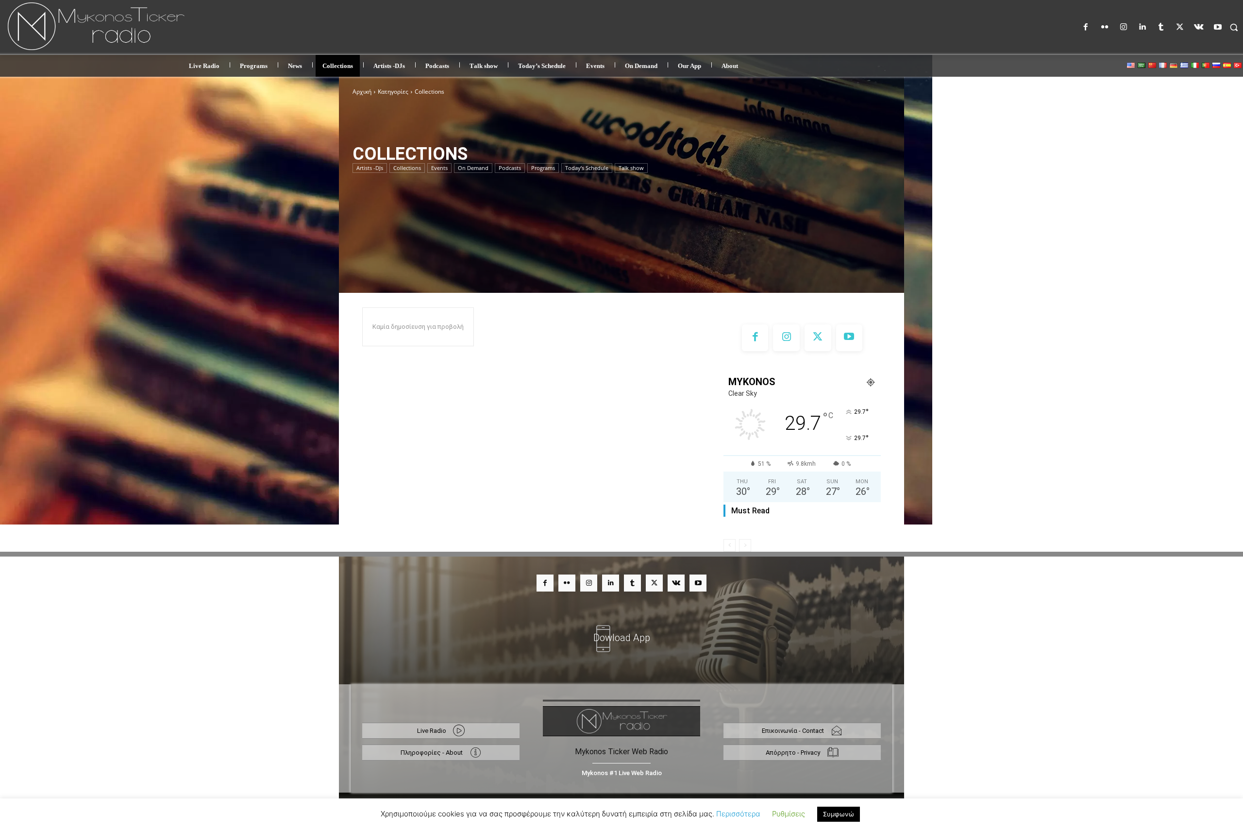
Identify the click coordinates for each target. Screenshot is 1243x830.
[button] (1234, 27)
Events (439, 167)
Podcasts (510, 167)
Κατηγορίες (393, 91)
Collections (407, 167)
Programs (543, 167)
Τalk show (631, 167)
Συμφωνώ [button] (838, 814)
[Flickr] (1105, 27)
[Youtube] (1217, 27)
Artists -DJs (369, 167)
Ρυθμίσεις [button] (788, 813)
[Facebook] (1086, 27)
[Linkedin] (1142, 27)
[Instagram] (1123, 27)
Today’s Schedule (586, 167)
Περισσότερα (738, 813)
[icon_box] (621, 632)
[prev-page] (729, 545)
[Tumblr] (1161, 27)
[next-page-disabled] (745, 545)
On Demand (473, 167)
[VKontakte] (1199, 27)
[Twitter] (1180, 27)
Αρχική (362, 91)
